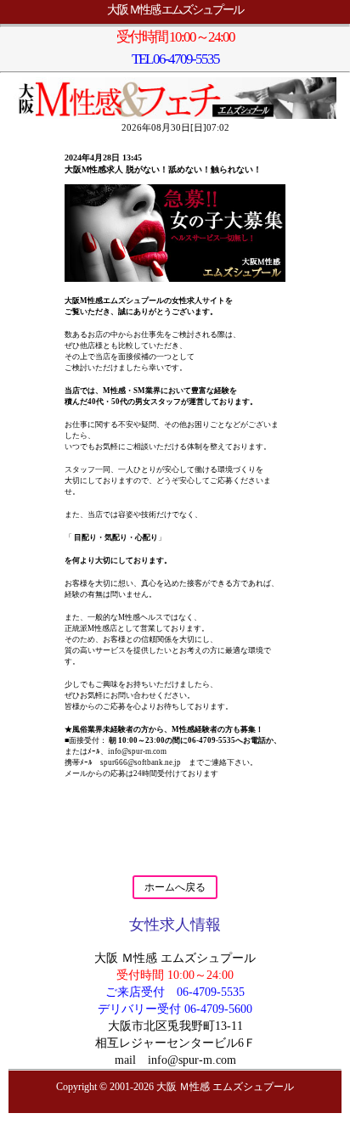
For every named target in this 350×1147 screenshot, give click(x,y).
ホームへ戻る (175, 887)
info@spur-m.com (137, 751)
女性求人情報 (175, 924)
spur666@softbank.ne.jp (140, 762)
